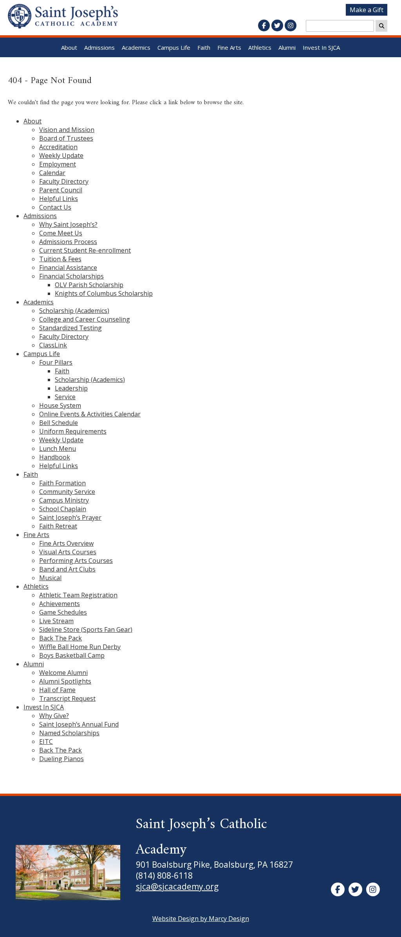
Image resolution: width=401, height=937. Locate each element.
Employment (57, 164)
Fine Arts (229, 47)
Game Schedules (63, 612)
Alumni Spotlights (65, 681)
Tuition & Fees (60, 259)
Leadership (71, 388)
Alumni (287, 47)
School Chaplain (62, 509)
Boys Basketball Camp (72, 655)
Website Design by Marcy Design (200, 918)
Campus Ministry (64, 500)
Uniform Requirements (73, 431)
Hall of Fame (57, 690)
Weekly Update (61, 155)
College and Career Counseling (84, 319)
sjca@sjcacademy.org (177, 886)
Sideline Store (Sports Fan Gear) (85, 629)
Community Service (67, 491)
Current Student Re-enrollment (85, 250)
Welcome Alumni (63, 672)
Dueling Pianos (61, 758)
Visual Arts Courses (67, 552)
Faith (203, 47)
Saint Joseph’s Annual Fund (79, 724)
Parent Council (60, 190)
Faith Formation (62, 483)
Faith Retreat (58, 526)
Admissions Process (68, 241)
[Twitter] (277, 25)
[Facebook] (264, 25)
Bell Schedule (58, 422)
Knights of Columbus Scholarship (104, 293)
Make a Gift (366, 9)
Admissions (99, 47)
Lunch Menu (57, 448)
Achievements (59, 603)
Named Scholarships (69, 733)
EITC (46, 741)
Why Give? (54, 715)
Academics (136, 47)
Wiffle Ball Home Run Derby (80, 646)
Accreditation (58, 147)
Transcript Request (67, 698)
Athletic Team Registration (78, 595)
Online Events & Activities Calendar (90, 414)
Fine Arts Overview (66, 543)
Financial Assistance (68, 267)
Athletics (259, 47)
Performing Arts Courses (76, 560)
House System (60, 405)
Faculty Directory (64, 181)
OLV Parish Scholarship (89, 284)
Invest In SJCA (321, 47)
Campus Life (173, 47)
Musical (50, 577)
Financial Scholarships (71, 276)
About (69, 47)
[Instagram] (290, 25)
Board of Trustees (66, 138)
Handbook (54, 457)
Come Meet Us (60, 233)
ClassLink (53, 345)
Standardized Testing (70, 328)
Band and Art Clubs (67, 569)
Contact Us (55, 207)
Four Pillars (55, 362)
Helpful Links (58, 198)
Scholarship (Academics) (74, 310)
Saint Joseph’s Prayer (70, 517)
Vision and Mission (66, 129)
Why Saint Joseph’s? (68, 224)
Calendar (52, 172)
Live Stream (56, 621)
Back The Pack (60, 638)
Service (65, 397)
